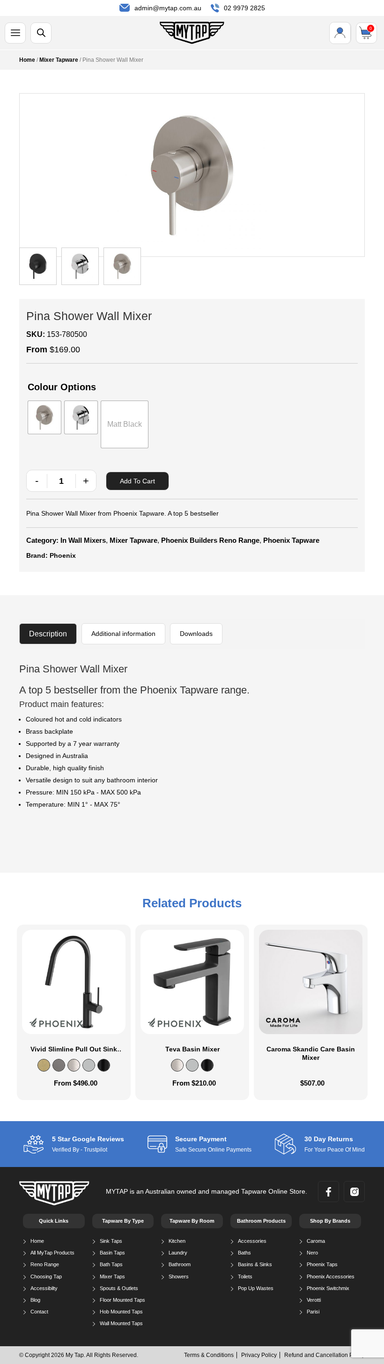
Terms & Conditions (209, 1355)
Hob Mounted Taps (121, 1311)
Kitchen (177, 1241)
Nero (312, 1252)
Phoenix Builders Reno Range (210, 540)
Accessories (252, 1241)
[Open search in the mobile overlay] (41, 33)
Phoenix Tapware (291, 540)
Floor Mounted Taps (122, 1300)
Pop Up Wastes (255, 1288)
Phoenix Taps (322, 1264)
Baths (244, 1252)
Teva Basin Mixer (192, 1049)
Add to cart (137, 481)
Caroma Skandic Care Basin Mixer (310, 1053)
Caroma (316, 1241)
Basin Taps (112, 1252)
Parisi (313, 1311)
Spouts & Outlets (119, 1288)
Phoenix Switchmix (328, 1288)
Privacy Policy (259, 1355)
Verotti (314, 1300)
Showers (179, 1276)
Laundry (178, 1252)
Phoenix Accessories (330, 1276)
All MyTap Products (52, 1252)
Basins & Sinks (255, 1264)
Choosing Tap (46, 1276)
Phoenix (63, 555)
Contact (39, 1311)
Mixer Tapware (58, 60)
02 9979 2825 (244, 8)
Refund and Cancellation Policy (324, 1355)
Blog (35, 1300)
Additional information (123, 633)
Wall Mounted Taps (121, 1323)
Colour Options (62, 387)
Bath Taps (111, 1264)
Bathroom (180, 1264)
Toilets (245, 1276)
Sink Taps (111, 1241)
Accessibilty (44, 1288)
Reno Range (44, 1264)
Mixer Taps (112, 1276)
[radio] (44, 417)
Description (48, 634)
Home (27, 60)
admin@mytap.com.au (167, 8)
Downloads (196, 633)
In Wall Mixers (83, 540)
